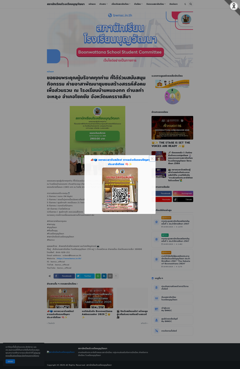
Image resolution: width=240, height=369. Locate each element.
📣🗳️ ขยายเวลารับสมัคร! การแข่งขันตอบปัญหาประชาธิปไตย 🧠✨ (120, 162)
